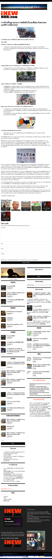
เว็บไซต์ (2, 253)
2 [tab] (11, 279)
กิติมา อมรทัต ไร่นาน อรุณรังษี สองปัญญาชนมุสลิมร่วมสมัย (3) (13, 474)
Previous (2, 272)
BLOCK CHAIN (4, 489)
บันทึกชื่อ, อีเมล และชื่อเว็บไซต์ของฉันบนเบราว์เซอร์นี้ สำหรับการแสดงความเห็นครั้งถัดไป (19, 259)
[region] (13, 272)
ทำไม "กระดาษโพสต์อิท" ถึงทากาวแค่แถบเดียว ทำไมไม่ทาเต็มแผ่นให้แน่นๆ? (39, 403)
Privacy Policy (26, 557)
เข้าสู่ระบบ (5, 496)
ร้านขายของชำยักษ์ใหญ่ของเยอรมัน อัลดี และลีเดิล (14, 471)
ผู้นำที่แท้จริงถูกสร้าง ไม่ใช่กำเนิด (10, 459)
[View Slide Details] (13, 272)
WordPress (49, 553)
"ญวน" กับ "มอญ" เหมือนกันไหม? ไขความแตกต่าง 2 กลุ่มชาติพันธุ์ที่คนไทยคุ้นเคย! (39, 415)
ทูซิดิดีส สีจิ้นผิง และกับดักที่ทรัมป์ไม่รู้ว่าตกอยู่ (13, 468)
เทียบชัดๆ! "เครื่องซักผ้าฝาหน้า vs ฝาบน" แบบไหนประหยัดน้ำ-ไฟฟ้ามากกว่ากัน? (40, 406)
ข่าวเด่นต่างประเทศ (39, 380)
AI (1, 489)
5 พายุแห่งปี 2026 (7, 455)
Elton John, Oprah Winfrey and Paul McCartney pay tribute (39, 393)
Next (23, 272)
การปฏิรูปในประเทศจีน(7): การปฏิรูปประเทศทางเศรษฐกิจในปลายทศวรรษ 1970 (14, 452)
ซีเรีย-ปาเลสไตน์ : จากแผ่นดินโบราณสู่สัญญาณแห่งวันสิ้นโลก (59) (13, 457)
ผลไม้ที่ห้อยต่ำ (6, 460)
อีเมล (2, 248)
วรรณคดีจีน (17, 481)
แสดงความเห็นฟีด (7, 499)
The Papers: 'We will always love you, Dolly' (37, 395)
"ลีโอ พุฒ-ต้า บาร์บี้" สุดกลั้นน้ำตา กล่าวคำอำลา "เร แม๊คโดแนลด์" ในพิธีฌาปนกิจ (39, 412)
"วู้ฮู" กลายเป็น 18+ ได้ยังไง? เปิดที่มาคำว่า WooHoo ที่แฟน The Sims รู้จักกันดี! (40, 409)
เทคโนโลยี (9, 489)
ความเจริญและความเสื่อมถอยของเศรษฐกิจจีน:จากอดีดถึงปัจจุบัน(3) (13, 479)
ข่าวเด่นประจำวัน (39, 399)
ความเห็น (3, 227)
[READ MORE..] (43, 324)
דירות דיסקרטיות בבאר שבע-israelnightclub (12, 477)
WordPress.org (6, 500)
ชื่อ (2, 243)
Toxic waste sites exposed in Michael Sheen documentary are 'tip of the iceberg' (37, 387)
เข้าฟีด (4, 498)
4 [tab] (14, 279)
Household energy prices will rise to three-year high (39, 383)
